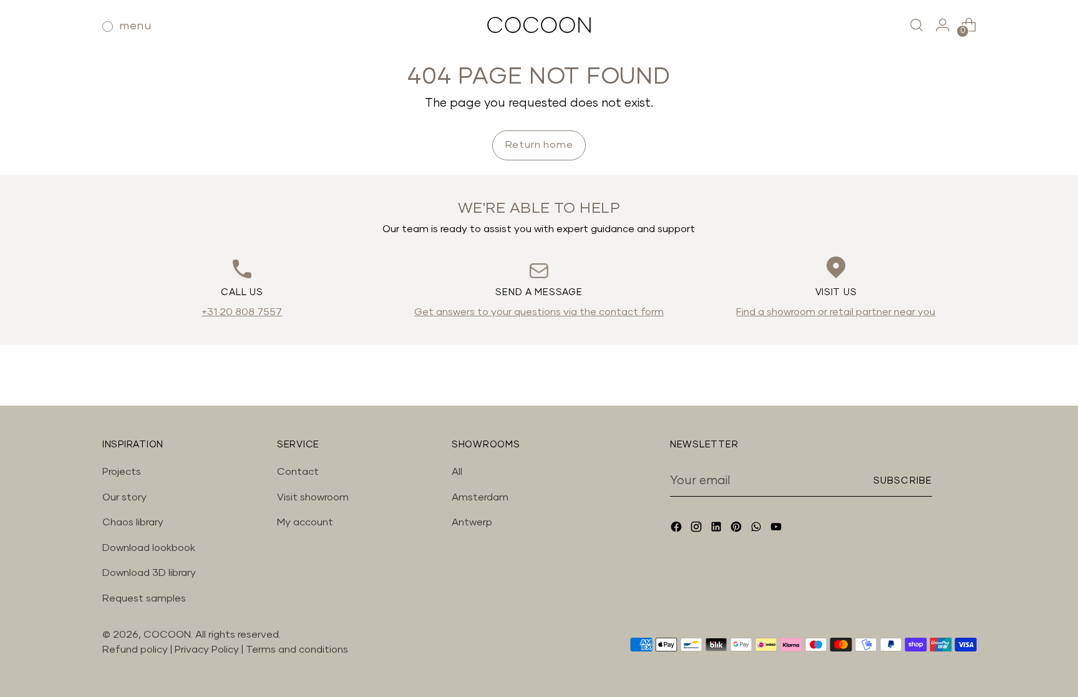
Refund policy (135, 650)
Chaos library (132, 522)
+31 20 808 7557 (242, 312)
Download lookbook (148, 548)
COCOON (167, 635)
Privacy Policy (208, 650)
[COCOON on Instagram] (697, 528)
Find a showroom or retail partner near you (835, 312)
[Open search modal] (916, 24)
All (457, 472)
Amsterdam (480, 497)
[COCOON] (539, 25)
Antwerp (472, 522)
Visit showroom (313, 497)
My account (305, 522)
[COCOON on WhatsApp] (757, 528)
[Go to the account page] (942, 24)
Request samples (144, 598)
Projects (121, 472)
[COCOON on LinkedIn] (717, 528)
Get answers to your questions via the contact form (539, 312)
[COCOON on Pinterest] (737, 528)
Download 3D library (149, 573)
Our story (124, 497)
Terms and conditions (297, 650)
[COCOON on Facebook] (677, 528)
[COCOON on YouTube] (777, 528)
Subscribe (902, 480)
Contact (298, 472)
